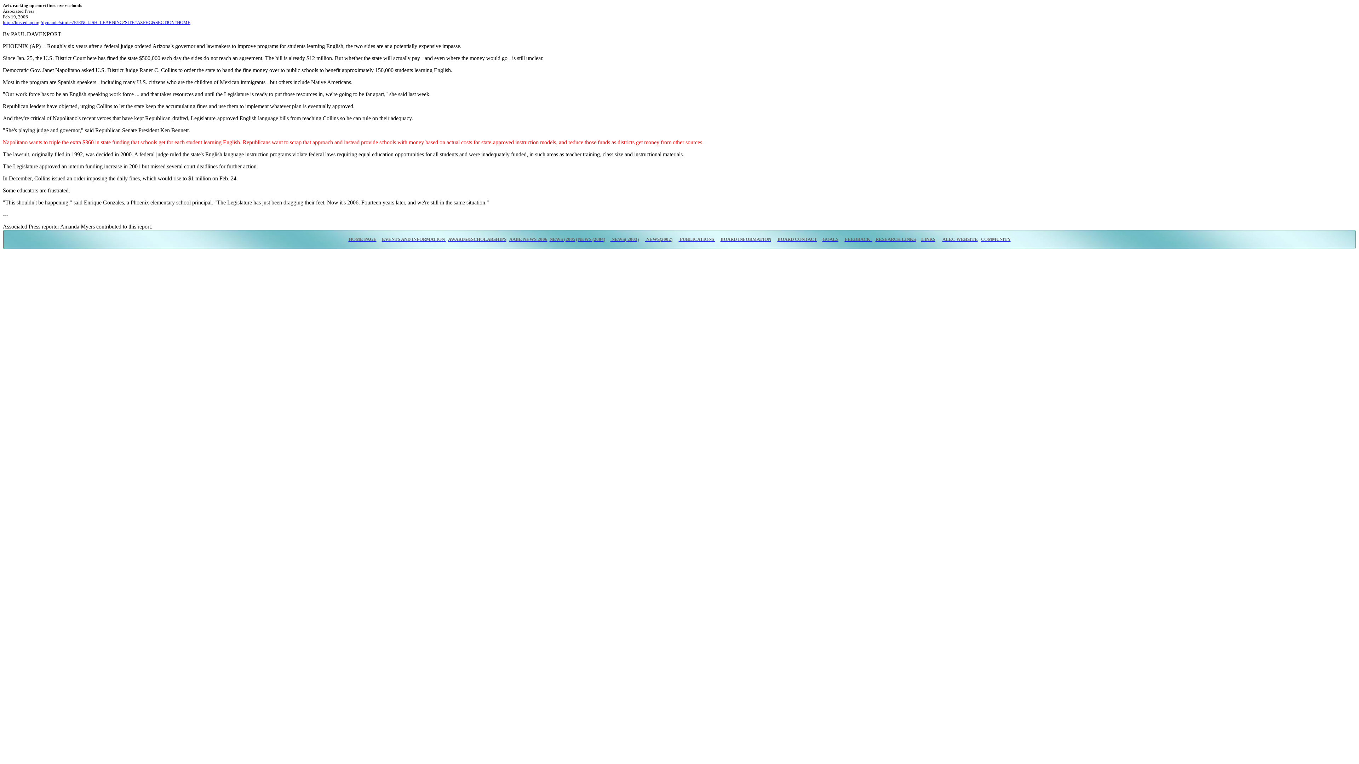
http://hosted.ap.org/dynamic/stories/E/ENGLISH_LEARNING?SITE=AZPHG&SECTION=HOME (96, 22)
